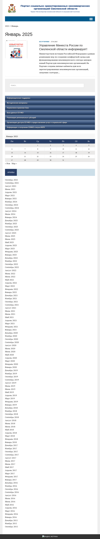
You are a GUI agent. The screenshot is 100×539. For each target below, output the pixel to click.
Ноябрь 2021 (11, 298)
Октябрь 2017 (11, 451)
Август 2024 (10, 211)
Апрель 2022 (11, 282)
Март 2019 (10, 398)
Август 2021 (10, 307)
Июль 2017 (10, 461)
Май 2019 (9, 392)
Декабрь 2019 (11, 370)
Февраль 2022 (11, 289)
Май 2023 (9, 242)
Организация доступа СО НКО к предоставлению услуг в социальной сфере (37, 122)
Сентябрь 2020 (12, 342)
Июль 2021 (10, 311)
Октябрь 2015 (11, 526)
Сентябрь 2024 (12, 208)
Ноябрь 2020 (11, 336)
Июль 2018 (10, 423)
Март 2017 (10, 473)
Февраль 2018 (11, 439)
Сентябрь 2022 (12, 267)
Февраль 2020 (11, 364)
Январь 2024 (11, 217)
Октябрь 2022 (11, 264)
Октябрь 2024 (11, 204)
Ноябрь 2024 (11, 201)
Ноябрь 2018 (11, 411)
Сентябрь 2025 (12, 182)
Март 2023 (10, 248)
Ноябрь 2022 (11, 261)
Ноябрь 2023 (11, 223)
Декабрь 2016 (11, 482)
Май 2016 (9, 504)
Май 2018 (9, 429)
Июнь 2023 (10, 239)
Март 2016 (10, 511)
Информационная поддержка (18, 98)
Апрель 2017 (11, 470)
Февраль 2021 (11, 326)
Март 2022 (10, 286)
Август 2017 (10, 457)
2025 (7, 26)
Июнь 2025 (10, 189)
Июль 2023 (10, 236)
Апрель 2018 (11, 432)
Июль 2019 (10, 386)
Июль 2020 (10, 348)
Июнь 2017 (10, 464)
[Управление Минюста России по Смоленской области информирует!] (21, 56)
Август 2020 (10, 345)
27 (12, 160)
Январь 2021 (11, 329)
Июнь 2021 (10, 314)
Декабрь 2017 (11, 445)
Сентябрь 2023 (12, 229)
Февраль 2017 (11, 476)
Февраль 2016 (11, 514)
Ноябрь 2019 (11, 373)
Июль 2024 (10, 214)
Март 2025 (10, 195)
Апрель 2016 (11, 507)
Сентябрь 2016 (12, 492)
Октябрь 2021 (11, 301)
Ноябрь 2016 (11, 486)
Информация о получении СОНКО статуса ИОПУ (26, 127)
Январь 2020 (11, 367)
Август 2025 (10, 186)
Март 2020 (10, 361)
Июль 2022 (10, 273)
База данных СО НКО (15, 113)
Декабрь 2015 (11, 520)
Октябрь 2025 (11, 179)
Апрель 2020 (11, 358)
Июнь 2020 (10, 351)
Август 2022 (10, 270)
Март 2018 (10, 436)
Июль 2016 (10, 498)
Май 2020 (9, 354)
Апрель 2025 (11, 192)
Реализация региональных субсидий (21, 118)
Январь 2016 (11, 517)
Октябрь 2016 (11, 489)
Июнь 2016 (10, 501)
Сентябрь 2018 (12, 417)
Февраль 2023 (11, 251)
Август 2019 (10, 382)
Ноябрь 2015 (11, 523)
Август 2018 (10, 420)
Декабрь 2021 (11, 295)
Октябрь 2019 (11, 376)
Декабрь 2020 (11, 333)
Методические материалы (17, 103)
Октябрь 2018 (11, 414)
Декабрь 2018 (11, 407)
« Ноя (7, 163)
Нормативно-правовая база (18, 108)
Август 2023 (10, 233)
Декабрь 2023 (11, 220)
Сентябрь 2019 (12, 379)
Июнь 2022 (10, 276)
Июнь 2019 (10, 389)
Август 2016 (10, 495)
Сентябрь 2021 (12, 304)
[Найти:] (47, 85)
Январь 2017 (11, 479)
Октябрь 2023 (11, 226)
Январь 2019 (11, 404)
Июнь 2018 (10, 426)
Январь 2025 (11, 198)
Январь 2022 (11, 292)
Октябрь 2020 (11, 339)
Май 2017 (9, 467)
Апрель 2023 (11, 245)
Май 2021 (9, 317)
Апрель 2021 (11, 320)
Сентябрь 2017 (12, 454)
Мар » (14, 163)
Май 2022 (9, 279)
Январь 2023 (11, 254)
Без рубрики (44, 41)
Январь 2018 (11, 442)
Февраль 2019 (11, 401)
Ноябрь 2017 (11, 448)
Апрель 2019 (11, 395)
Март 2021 (10, 323)
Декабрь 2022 (11, 258)
